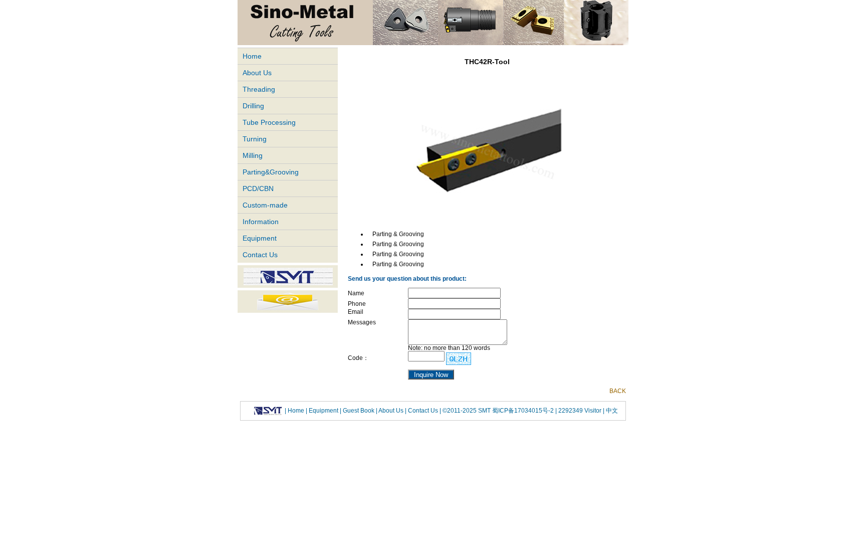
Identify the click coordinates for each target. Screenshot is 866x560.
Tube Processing (269, 122)
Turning (255, 139)
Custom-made (265, 205)
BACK (617, 391)
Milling (253, 155)
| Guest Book (358, 410)
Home (252, 56)
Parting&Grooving (271, 172)
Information (261, 222)
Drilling (253, 106)
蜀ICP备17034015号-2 (523, 410)
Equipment (260, 238)
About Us (257, 73)
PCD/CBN (258, 188)
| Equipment (323, 410)
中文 (611, 410)
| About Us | (391, 410)
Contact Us (260, 255)
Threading (259, 89)
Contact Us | (423, 410)
